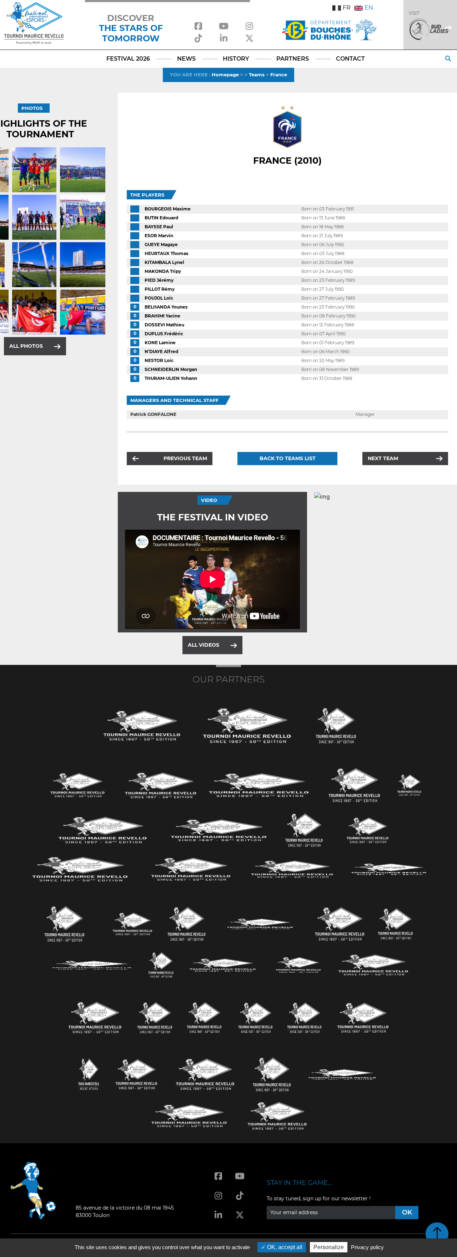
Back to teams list (288, 458)
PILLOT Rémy (160, 289)
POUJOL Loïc (159, 298)
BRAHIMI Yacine (162, 316)
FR (347, 7)
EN (369, 7)
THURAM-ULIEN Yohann (171, 378)
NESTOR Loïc (159, 360)
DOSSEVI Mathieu (164, 324)
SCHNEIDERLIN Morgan (171, 369)
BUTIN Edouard (161, 217)
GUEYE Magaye (161, 244)
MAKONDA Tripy (163, 271)
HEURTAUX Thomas (166, 253)
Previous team (185, 458)
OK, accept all (284, 1247)
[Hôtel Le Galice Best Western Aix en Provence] (95, 1017)
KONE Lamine (160, 342)
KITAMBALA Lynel (164, 262)
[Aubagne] (77, 784)
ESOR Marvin (159, 235)
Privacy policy (367, 1247)
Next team (383, 458)
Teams (257, 74)
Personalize (328, 1247)
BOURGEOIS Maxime (168, 209)
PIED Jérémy (159, 280)
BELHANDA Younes (166, 307)
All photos (26, 346)
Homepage (225, 74)
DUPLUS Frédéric (164, 333)
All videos (203, 645)
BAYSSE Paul (159, 226)
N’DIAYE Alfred (161, 351)
